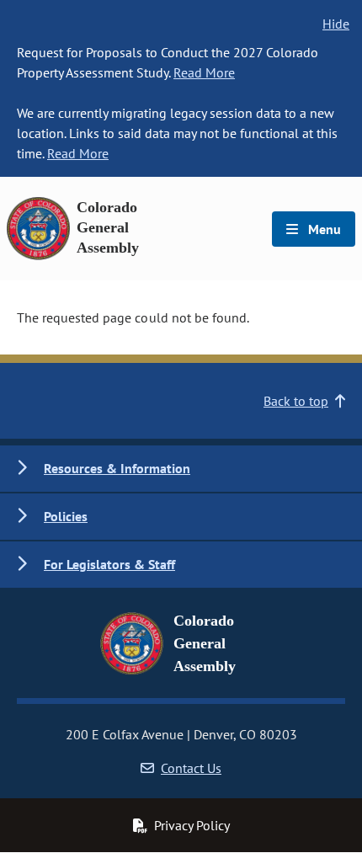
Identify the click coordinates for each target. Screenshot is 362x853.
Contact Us (191, 768)
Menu (323, 229)
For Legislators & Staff (109, 564)
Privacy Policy (192, 825)
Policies (66, 516)
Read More (204, 72)
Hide (335, 23)
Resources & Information (117, 468)
